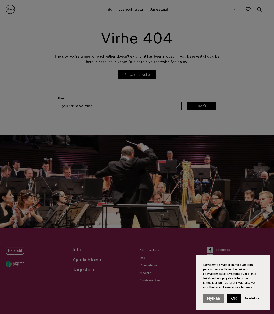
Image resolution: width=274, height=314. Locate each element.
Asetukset (253, 298)
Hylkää (213, 298)
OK (234, 298)
